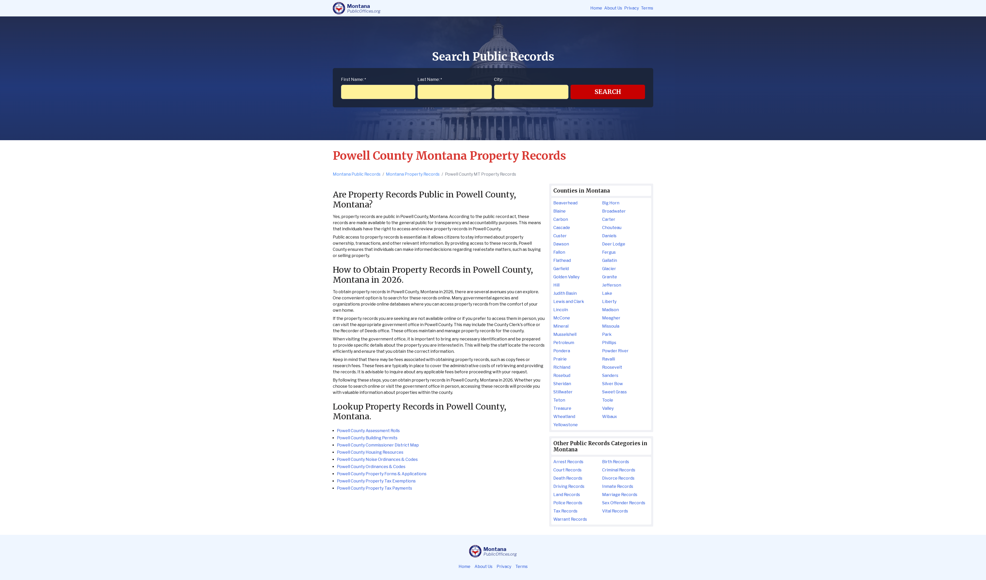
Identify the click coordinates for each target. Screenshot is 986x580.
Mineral (560, 326)
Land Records (566, 494)
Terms (647, 8)
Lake (607, 293)
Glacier (609, 268)
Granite (609, 276)
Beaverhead (565, 203)
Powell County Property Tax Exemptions (376, 481)
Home (596, 8)
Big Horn (610, 203)
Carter (608, 219)
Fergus (609, 252)
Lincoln (560, 309)
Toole (607, 400)
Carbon (560, 219)
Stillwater (563, 391)
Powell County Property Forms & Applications (381, 473)
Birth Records (615, 461)
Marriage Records (619, 494)
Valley (608, 408)
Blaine (559, 211)
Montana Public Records (357, 174)
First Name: (353, 79)
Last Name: (430, 79)
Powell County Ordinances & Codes (371, 466)
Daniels (609, 235)
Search (608, 92)
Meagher (611, 318)
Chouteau (611, 227)
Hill (556, 285)
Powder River (615, 350)
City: (498, 79)
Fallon (559, 252)
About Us (613, 8)
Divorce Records (618, 478)
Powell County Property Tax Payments (374, 488)
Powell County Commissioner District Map (378, 445)
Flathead (562, 260)
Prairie (560, 359)
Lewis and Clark (568, 301)
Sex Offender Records (623, 502)
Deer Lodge (613, 244)
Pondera (561, 350)
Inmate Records (617, 486)
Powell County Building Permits (367, 437)
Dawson (561, 244)
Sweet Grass (614, 391)
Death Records (567, 478)
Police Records (567, 502)
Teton (559, 400)
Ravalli (608, 359)
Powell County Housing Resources (370, 452)
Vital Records (615, 511)
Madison (610, 309)
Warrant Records (570, 519)
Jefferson (611, 285)
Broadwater (614, 211)
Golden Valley (566, 276)
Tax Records (565, 511)
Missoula (610, 326)
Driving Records (568, 486)
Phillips (609, 342)
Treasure (562, 408)
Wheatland (564, 416)
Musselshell (564, 334)
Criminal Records (618, 470)
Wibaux (609, 416)
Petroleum (563, 342)
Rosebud (561, 375)
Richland (561, 367)
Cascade (561, 227)
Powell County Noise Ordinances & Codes (377, 459)
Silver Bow (612, 383)
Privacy (631, 8)
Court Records (567, 470)
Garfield (561, 268)
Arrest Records (568, 461)
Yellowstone (565, 424)
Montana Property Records (413, 174)
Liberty (609, 301)
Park (607, 334)
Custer (560, 235)
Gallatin (609, 260)
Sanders (610, 375)
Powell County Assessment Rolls (368, 430)
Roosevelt (612, 367)
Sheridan (562, 383)
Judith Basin (565, 293)
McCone (561, 318)
